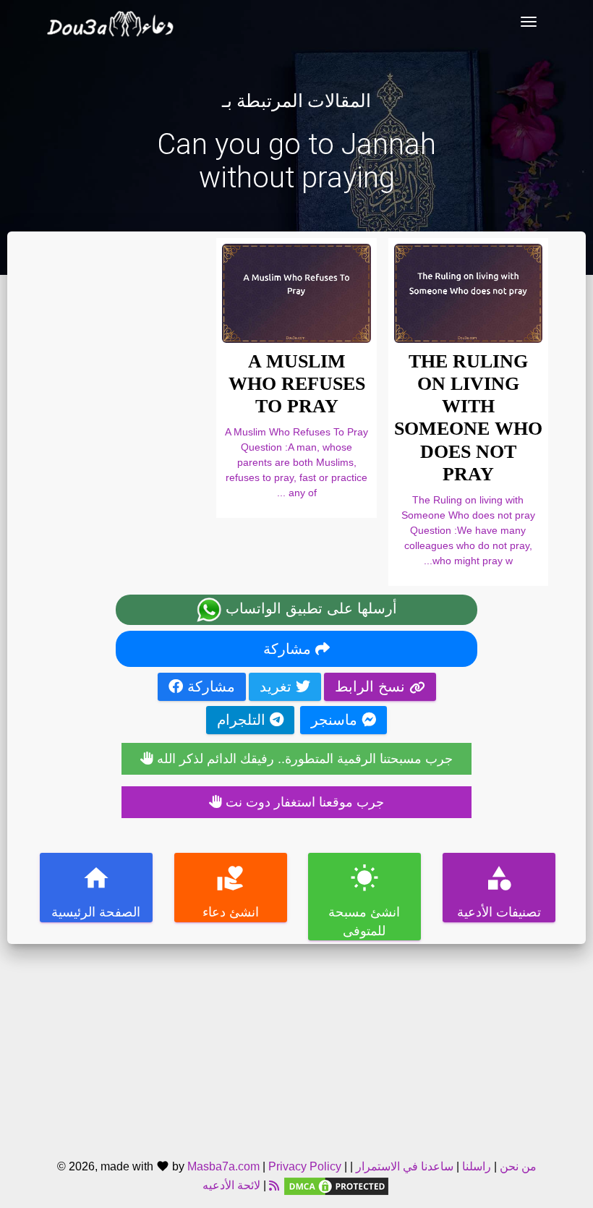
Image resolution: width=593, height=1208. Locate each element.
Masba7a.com (223, 1166)
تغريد (278, 686)
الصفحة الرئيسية (95, 891)
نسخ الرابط (372, 686)
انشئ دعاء (230, 891)
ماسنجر (336, 720)
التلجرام (243, 720)
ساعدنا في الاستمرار (404, 1166)
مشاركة (289, 649)
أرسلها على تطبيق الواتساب (309, 608)
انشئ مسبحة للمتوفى (364, 901)
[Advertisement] (296, 1045)
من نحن (517, 1166)
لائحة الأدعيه (231, 1186)
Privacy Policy (304, 1166)
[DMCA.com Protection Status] (336, 1186)
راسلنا (476, 1166)
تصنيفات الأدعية (498, 891)
